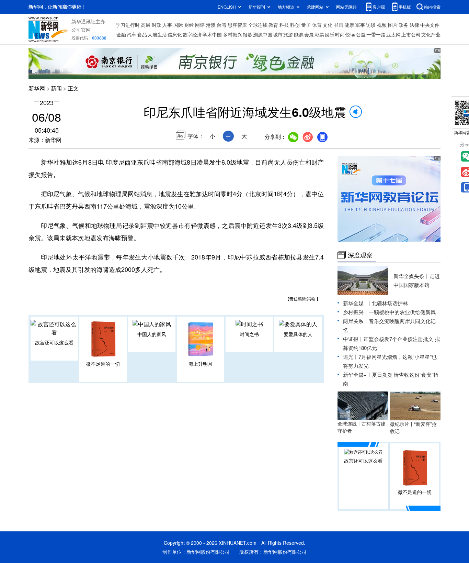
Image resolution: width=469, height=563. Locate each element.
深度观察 (360, 255)
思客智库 (237, 24)
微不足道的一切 (103, 363)
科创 (295, 24)
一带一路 (376, 34)
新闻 (56, 88)
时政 (156, 24)
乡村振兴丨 (356, 312)
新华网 (36, 88)
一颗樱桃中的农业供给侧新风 (402, 312)
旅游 (288, 34)
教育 (273, 24)
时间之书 (249, 334)
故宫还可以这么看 (54, 342)
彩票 (319, 34)
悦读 (350, 34)
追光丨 (350, 356)
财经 (189, 24)
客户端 (379, 7)
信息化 (175, 34)
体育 (317, 24)
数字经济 (192, 34)
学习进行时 (128, 24)
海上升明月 (200, 363)
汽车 (131, 34)
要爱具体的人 (298, 334)
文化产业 (431, 34)
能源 (299, 34)
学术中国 (212, 34)
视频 (382, 24)
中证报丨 (353, 338)
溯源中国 (262, 34)
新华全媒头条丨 (411, 275)
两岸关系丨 (356, 320)
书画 (338, 24)
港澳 (211, 24)
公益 (361, 34)
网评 (200, 24)
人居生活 (157, 34)
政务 (403, 24)
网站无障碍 (346, 7)
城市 (278, 34)
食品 (142, 34)
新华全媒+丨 (357, 303)
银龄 (247, 34)
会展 (309, 34)
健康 (349, 24)
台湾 (221, 24)
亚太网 (393, 34)
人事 (167, 24)
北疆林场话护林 (390, 303)
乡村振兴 (232, 34)
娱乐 (329, 34)
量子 (306, 24)
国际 (178, 24)
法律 (414, 24)
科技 (284, 24)
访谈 (371, 24)
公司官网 (81, 29)
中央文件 (429, 24)
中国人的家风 (151, 334)
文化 (327, 24)
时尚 (340, 34)
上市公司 (411, 34)
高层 (145, 24)
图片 (393, 24)
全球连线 (257, 24)
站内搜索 (432, 7)
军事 (360, 24)
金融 (121, 34)
